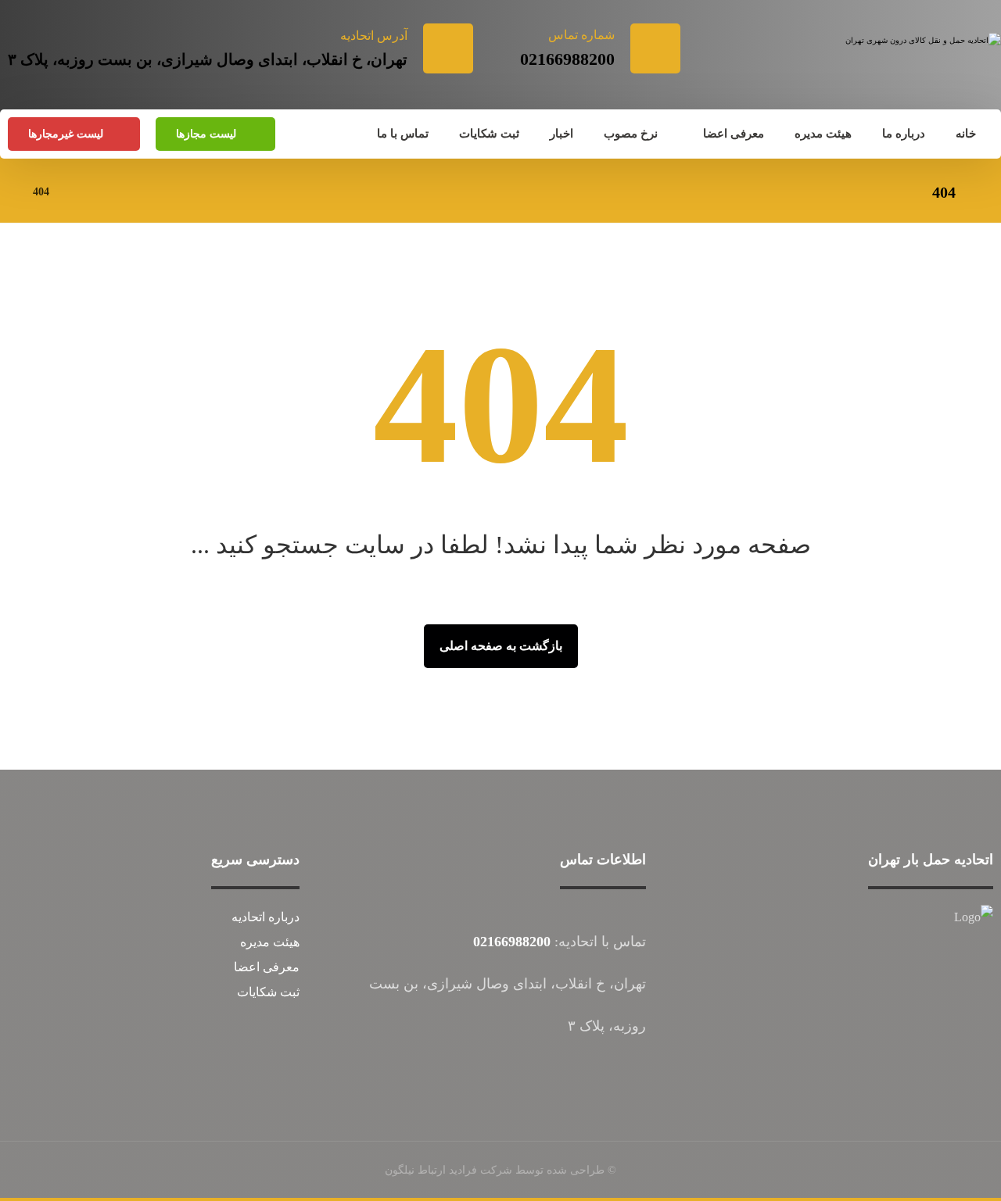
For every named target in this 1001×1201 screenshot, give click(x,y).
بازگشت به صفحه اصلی (501, 645)
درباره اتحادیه (265, 917)
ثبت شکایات (268, 992)
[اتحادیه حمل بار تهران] (919, 60)
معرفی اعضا (267, 967)
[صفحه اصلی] (81, 192)
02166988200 (512, 941)
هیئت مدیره (270, 942)
